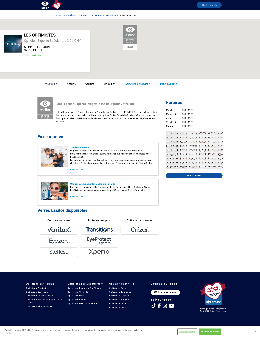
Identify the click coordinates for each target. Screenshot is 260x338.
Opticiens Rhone (77, 299)
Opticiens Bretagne (37, 292)
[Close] (255, 331)
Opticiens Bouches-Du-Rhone (84, 288)
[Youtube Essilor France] (171, 306)
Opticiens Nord (76, 296)
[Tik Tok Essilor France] (153, 306)
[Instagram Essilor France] (165, 306)
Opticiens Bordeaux (120, 296)
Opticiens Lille (117, 303)
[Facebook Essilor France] (159, 306)
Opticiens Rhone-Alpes (39, 306)
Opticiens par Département (85, 283)
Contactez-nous (167, 292)
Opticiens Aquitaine (37, 288)
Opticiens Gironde (78, 292)
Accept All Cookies (210, 331)
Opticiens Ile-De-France (39, 296)
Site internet (194, 175)
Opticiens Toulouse (120, 292)
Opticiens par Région (40, 283)
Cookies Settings (187, 331)
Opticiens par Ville (121, 283)
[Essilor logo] (48, 6)
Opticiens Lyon (117, 307)
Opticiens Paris (118, 288)
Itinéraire (51, 84)
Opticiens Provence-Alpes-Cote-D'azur (44, 301)
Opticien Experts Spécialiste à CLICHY (52, 41)
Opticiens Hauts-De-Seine (82, 303)
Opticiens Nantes (119, 299)
